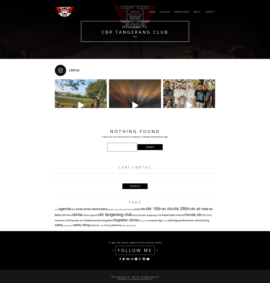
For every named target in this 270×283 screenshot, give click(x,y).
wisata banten (131, 225)
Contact (210, 12)
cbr (143, 208)
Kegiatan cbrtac (126, 219)
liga (160, 220)
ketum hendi (144, 221)
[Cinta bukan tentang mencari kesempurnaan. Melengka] (189, 105)
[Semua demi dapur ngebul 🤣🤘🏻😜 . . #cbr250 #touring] (81, 105)
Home (152, 12)
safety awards (68, 225)
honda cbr (193, 214)
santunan (94, 225)
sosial (101, 225)
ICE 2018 (207, 215)
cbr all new (199, 208)
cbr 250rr (181, 208)
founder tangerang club (149, 215)
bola (137, 209)
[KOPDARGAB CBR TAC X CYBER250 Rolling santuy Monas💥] (135, 105)
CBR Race (66, 215)
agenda (65, 208)
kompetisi (153, 220)
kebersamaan (93, 220)
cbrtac (77, 214)
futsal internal (177, 215)
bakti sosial (131, 209)
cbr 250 (167, 208)
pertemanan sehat (190, 220)
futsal (165, 215)
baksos (124, 209)
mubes (165, 221)
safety (59, 225)
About (197, 12)
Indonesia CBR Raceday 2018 (70, 220)
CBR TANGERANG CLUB (135, 32)
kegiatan (108, 220)
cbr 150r (153, 208)
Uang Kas (165, 12)
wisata (124, 225)
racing (205, 220)
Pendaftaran (182, 12)
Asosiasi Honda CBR (115, 209)
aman (79, 209)
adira (56, 209)
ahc (73, 209)
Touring (107, 225)
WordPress (147, 279)
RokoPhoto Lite (124, 279)
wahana (117, 225)
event (135, 215)
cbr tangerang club (115, 214)
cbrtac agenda (91, 215)
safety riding (81, 225)
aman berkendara (96, 209)
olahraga (173, 220)
